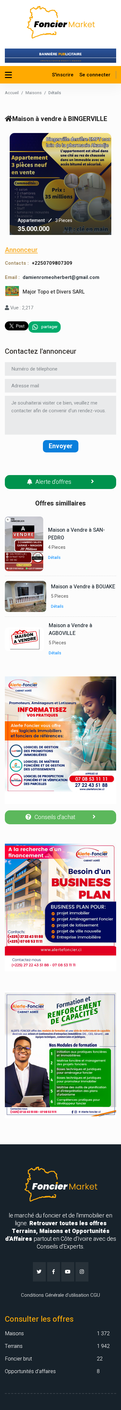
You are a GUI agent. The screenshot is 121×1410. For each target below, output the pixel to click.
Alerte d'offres (53, 482)
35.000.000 (33, 229)
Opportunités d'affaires (30, 1371)
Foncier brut (18, 1359)
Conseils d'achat (55, 817)
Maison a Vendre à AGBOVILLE (70, 629)
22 (100, 1359)
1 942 (103, 1346)
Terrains (14, 1346)
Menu (9, 74)
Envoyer (61, 446)
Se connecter (94, 74)
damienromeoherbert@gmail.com (61, 277)
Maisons (33, 93)
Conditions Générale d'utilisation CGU (60, 1295)
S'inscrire (63, 74)
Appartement (31, 220)
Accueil (12, 93)
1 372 (103, 1334)
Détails (55, 558)
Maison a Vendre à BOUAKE (83, 587)
